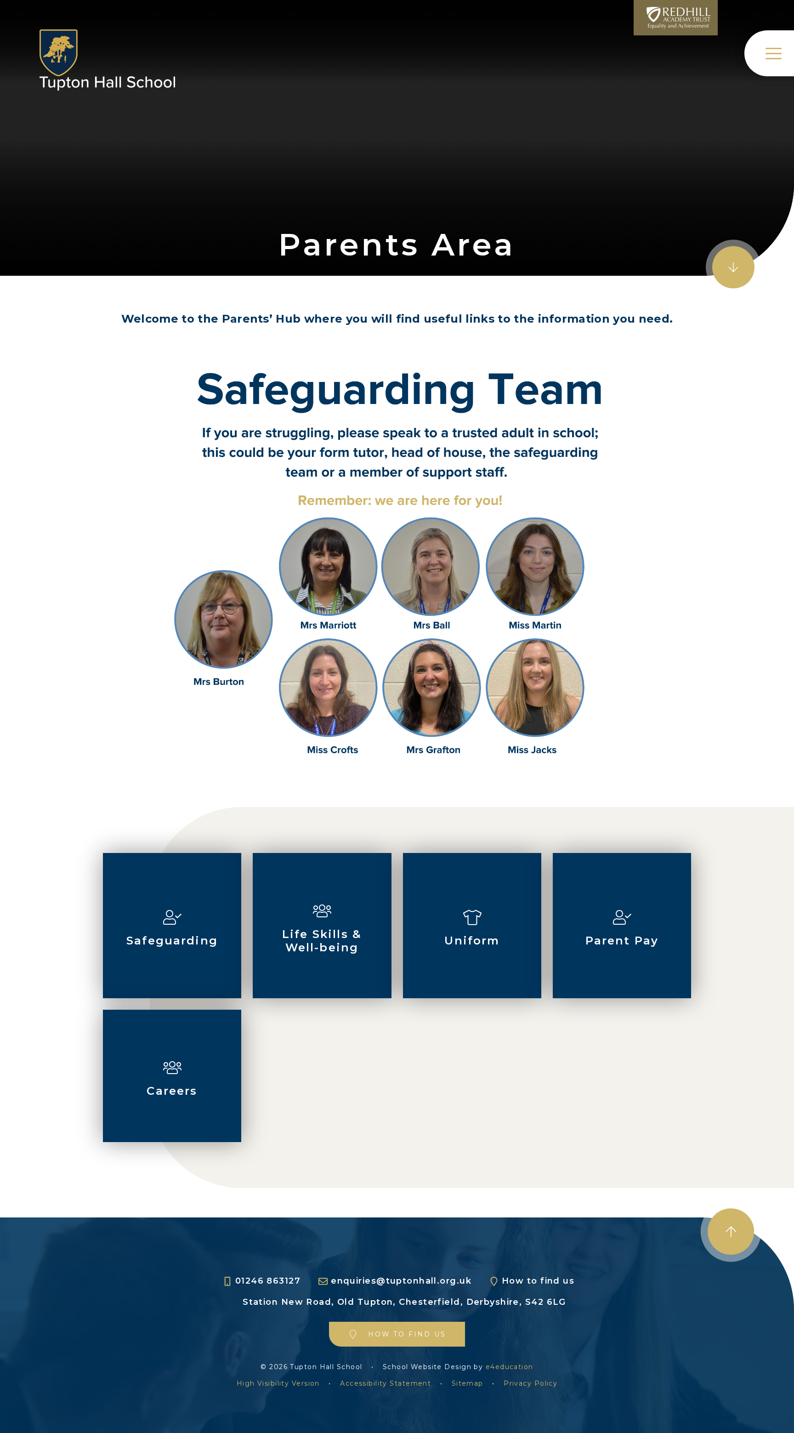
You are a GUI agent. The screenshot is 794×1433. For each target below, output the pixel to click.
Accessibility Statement (385, 1384)
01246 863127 (268, 1281)
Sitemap (467, 1384)
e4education (509, 1367)
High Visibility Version (278, 1384)
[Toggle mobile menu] (769, 53)
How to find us (538, 1281)
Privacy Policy (530, 1384)
